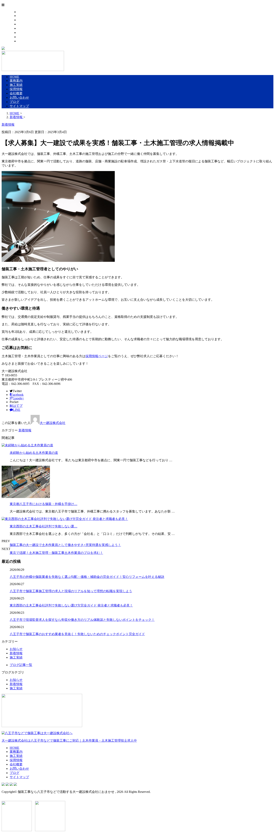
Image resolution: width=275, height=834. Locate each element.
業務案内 (24, 15)
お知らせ (16, 649)
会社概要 (24, 28)
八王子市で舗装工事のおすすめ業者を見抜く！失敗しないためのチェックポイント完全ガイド (77, 634)
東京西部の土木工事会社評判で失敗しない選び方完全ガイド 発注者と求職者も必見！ (71, 605)
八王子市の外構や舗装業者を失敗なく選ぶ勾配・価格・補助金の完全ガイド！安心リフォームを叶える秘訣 (87, 576)
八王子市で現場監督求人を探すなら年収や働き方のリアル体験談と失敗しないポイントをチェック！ (82, 619)
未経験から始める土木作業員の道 (34, 452)
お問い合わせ (27, 32)
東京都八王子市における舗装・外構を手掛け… (43, 504)
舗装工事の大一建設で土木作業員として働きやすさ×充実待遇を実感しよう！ (65, 545)
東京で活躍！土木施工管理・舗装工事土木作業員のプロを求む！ (56, 552)
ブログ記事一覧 (21, 665)
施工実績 (24, 20)
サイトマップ (27, 41)
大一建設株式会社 (52, 423)
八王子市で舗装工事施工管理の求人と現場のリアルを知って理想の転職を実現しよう (71, 591)
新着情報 (25, 430)
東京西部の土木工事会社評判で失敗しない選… (43, 526)
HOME (22, 12)
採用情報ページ (96, 356)
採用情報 (24, 24)
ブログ (22, 37)
